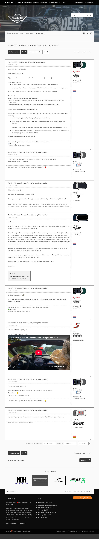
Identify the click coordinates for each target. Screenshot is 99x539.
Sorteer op (60, 443)
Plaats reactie (14, 52)
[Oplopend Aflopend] (83, 443)
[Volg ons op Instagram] (91, 33)
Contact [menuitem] (63, 2)
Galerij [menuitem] (18, 2)
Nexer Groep (17, 531)
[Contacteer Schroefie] (80, 233)
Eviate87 (75, 192)
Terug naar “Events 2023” (16, 460)
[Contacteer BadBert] (80, 169)
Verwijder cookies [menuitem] (72, 491)
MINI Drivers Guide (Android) (47, 512)
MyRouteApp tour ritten (45, 503)
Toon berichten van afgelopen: (34, 443)
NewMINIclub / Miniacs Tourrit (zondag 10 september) (33, 45)
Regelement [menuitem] (54, 2)
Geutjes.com (27, 531)
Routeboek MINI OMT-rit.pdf (20, 276)
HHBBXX (75, 419)
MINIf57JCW (76, 71)
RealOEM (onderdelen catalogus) (47, 505)
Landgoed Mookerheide (31, 98)
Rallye (74, 332)
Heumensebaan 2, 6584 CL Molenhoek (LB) (25, 109)
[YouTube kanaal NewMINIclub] (87, 33)
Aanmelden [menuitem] (89, 2)
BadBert (75, 161)
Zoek (87, 15)
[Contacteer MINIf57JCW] (80, 80)
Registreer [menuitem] (80, 2)
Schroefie (75, 224)
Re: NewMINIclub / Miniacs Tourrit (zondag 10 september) (28, 152)
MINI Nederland (42, 517)
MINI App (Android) (44, 515)
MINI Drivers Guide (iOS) (46, 507)
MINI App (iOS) (43, 510)
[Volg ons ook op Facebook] (83, 33)
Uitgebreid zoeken (90, 15)
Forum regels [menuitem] (27, 2)
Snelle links (10, 2)
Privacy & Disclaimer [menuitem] (41, 2)
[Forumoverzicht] (17, 18)
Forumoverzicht (13, 491)
